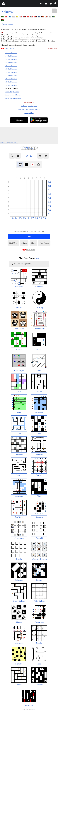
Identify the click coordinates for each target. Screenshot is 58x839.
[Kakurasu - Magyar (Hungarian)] (2, 20)
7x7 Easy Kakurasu (11, 72)
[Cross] (32, 164)
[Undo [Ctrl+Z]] (40, 156)
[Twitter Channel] (51, 4)
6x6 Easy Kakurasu (11, 66)
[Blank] (38, 164)
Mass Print (21, 109)
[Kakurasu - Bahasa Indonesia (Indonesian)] (42, 17)
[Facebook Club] (55, 4)
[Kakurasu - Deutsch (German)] (6, 17)
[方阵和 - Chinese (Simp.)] (28, 17)
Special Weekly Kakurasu (13, 95)
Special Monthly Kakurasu (13, 98)
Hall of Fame (30, 109)
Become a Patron (29, 102)
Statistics (37, 109)
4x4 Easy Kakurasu (11, 53)
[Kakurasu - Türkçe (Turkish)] (35, 17)
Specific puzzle (32, 106)
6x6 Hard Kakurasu (11, 69)
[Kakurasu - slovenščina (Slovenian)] (39, 17)
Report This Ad (13, 142)
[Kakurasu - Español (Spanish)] (17, 17)
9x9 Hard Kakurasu (11, 88)
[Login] (3, 4)
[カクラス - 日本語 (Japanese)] (46, 17)
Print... (24, 243)
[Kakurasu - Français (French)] (21, 17)
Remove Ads (4, 142)
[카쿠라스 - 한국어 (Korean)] (50, 17)
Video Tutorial (9, 48)
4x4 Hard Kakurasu (11, 56)
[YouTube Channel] (46, 4)
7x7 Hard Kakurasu (11, 75)
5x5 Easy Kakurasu (11, 59)
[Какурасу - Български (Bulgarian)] (2, 17)
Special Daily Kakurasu (12, 91)
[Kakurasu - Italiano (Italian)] (31, 17)
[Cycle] (20, 164)
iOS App (19, 120)
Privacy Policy (29, 113)
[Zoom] (12, 156)
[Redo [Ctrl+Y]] (46, 156)
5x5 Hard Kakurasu (11, 62)
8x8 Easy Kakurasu (11, 78)
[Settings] (18, 156)
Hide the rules (52, 48)
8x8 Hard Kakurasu (11, 82)
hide (37, 258)
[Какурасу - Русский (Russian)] (10, 17)
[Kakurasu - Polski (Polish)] (13, 17)
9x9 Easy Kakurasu (11, 85)
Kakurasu (7, 12)
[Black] (26, 164)
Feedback (24, 106)
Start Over (13, 243)
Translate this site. (7, 24)
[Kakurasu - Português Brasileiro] (53, 17)
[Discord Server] (41, 4)
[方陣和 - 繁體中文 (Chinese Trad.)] (24, 17)
